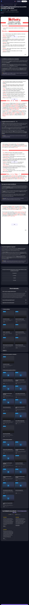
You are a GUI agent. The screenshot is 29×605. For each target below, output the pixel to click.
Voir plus (4, 350)
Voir (14, 36)
